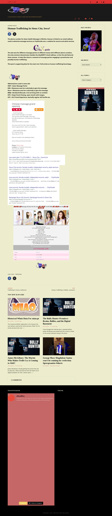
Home (21, 18)
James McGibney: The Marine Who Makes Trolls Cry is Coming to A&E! (23, 360)
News (27, 18)
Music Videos (68, 18)
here (69, 64)
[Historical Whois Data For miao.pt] (24, 307)
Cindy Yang (11, 274)
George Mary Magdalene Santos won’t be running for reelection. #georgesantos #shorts (57, 360)
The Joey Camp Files (49, 18)
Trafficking (18, 274)
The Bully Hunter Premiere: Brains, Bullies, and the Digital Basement (56, 321)
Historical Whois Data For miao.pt (23, 318)
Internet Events (12, 25)
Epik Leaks (59, 18)
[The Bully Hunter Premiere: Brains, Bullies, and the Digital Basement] (59, 307)
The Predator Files (36, 18)
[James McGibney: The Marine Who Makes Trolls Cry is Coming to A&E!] (24, 346)
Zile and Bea (11, 321)
